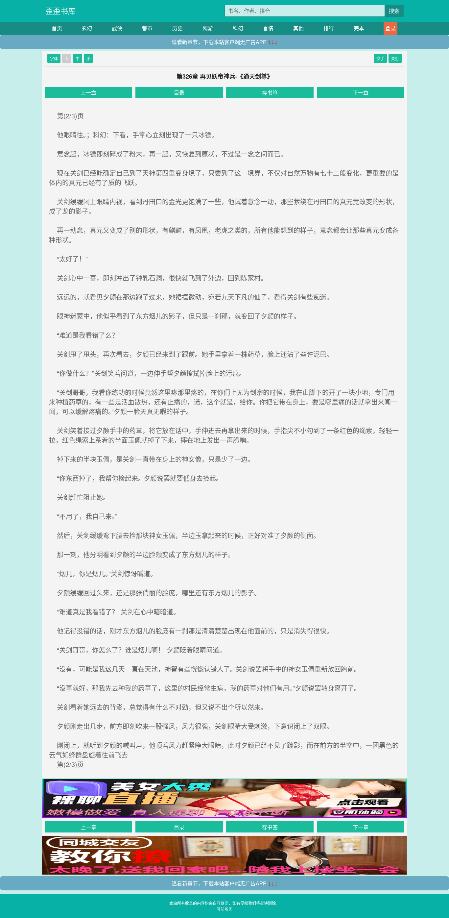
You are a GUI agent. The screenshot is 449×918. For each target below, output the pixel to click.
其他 (298, 28)
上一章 (88, 92)
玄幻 (87, 28)
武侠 (117, 28)
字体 (54, 58)
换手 (380, 58)
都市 (147, 28)
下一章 (360, 92)
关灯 (395, 58)
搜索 (394, 10)
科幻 (238, 28)
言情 (268, 28)
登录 (390, 28)
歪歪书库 (60, 10)
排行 (328, 28)
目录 (179, 92)
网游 (207, 28)
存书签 (270, 92)
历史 (177, 28)
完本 (359, 28)
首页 (57, 28)
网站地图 (224, 908)
